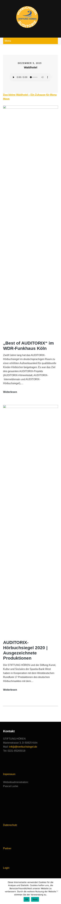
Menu (8, 40)
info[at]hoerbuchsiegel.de (23, 746)
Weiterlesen (10, 392)
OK (26, 899)
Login (6, 868)
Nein (35, 899)
